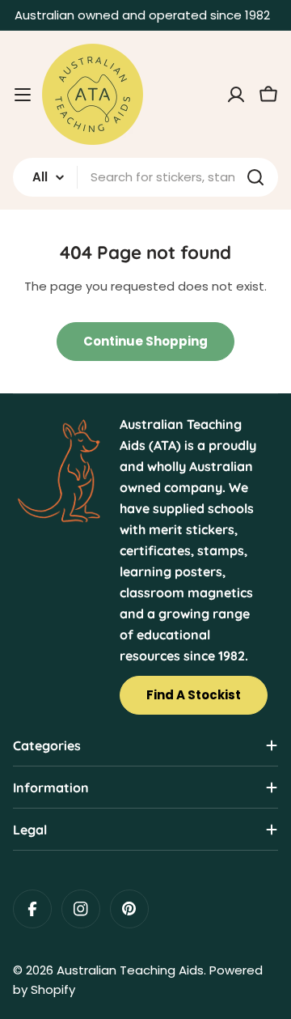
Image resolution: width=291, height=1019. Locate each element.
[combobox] (145, 177)
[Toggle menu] (22, 94)
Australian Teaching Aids (130, 970)
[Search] (255, 177)
